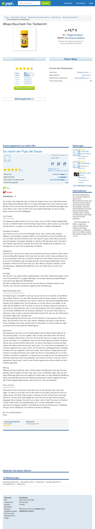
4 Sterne (17, 75)
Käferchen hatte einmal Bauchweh (84, 175)
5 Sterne (17, 73)
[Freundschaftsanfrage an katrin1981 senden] (52, 164)
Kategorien (68, 3)
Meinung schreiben (24, 87)
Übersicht (30, 421)
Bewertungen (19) (53, 169)
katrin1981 (81, 158)
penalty (80, 182)
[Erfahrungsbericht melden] (64, 164)
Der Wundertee (84, 163)
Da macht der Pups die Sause (84, 152)
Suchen (46, 3)
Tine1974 (81, 168)
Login (91, 3)
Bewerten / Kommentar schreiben (58, 170)
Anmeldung (80, 3)
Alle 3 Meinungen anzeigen (82, 185)
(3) (24, 99)
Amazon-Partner (28, 509)
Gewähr (75, 236)
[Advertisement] (47, 125)
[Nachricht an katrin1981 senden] (58, 164)
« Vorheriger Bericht (11, 421)
